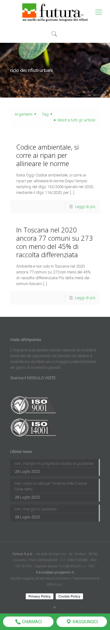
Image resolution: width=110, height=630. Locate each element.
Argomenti (23, 114)
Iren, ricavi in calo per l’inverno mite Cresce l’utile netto (51, 486)
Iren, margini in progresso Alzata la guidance (54, 463)
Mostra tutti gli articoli (76, 120)
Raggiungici (85, 621)
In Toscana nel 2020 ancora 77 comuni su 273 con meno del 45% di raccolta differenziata (54, 242)
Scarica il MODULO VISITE (33, 378)
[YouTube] (55, 607)
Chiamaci (31, 621)
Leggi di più (85, 206)
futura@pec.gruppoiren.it (55, 572)
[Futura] (55, 12)
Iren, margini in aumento (36, 509)
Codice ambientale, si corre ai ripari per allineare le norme (47, 155)
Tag (45, 114)
